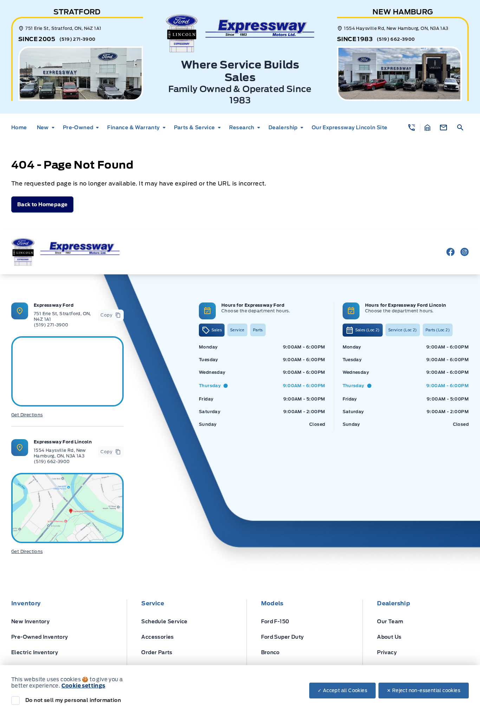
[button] (411, 127)
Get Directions (27, 414)
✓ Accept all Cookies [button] (342, 690)
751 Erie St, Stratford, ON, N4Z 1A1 (62, 316)
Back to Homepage (42, 204)
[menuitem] (21, 127)
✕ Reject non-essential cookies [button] (423, 690)
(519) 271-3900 (77, 39)
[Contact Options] (443, 127)
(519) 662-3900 (396, 39)
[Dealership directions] (67, 508)
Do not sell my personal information (73, 700)
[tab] (212, 330)
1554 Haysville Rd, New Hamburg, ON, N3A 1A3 (60, 453)
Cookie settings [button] (83, 686)
